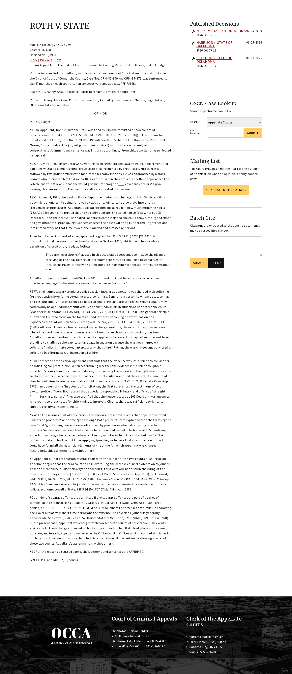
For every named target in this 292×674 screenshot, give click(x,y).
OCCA (71, 633)
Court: (194, 121)
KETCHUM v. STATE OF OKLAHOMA (214, 60)
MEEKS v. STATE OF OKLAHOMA (221, 30)
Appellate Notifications (226, 190)
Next (57, 60)
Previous (46, 60)
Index (34, 60)
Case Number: (195, 132)
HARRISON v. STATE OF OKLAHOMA (214, 44)
